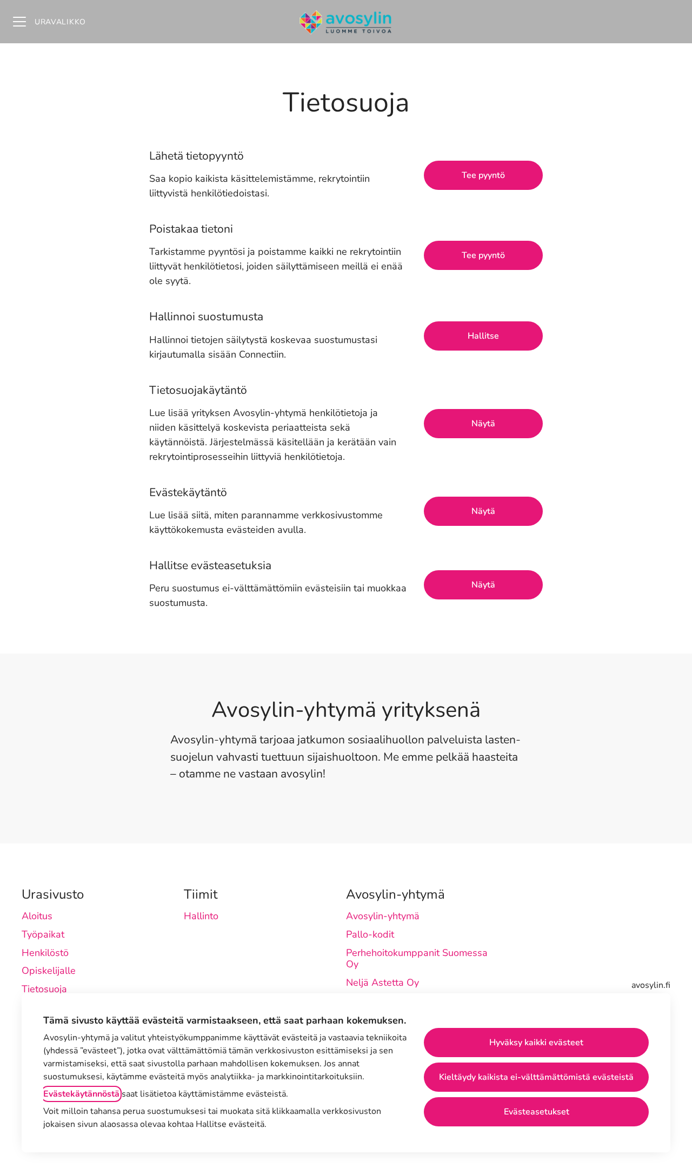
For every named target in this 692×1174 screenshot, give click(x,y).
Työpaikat (43, 934)
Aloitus (37, 915)
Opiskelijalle (49, 970)
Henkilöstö (45, 952)
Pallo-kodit (370, 934)
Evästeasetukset (536, 1112)
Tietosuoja (44, 988)
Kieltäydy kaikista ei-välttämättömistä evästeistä (536, 1077)
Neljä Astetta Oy (382, 982)
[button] (483, 584)
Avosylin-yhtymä (383, 915)
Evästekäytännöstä (81, 1094)
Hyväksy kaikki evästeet (536, 1042)
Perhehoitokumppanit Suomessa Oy (417, 958)
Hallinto (201, 915)
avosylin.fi (650, 985)
